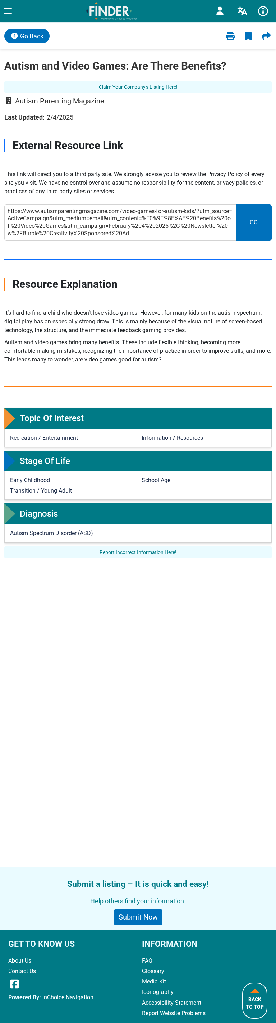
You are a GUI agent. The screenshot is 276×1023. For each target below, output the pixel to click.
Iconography (158, 992)
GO (261, 224)
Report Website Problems (174, 1013)
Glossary (153, 971)
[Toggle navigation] (7, 11)
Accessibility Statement (171, 1002)
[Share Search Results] (266, 36)
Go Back (31, 36)
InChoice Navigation (67, 997)
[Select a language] (242, 10)
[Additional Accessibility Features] (263, 11)
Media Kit (154, 981)
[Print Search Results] (230, 36)
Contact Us (22, 971)
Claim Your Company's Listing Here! (138, 87)
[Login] (220, 10)
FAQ (147, 960)
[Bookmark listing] (248, 36)
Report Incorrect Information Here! (138, 552)
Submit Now (138, 917)
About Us (19, 960)
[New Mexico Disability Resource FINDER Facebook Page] (14, 984)
